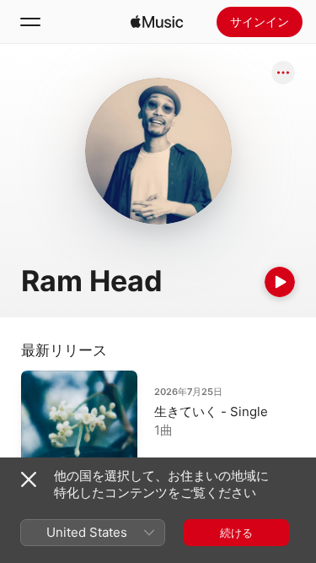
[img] (157, 22)
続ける (236, 532)
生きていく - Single (211, 411)
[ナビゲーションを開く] (30, 22)
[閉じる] (28, 479)
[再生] (280, 282)
